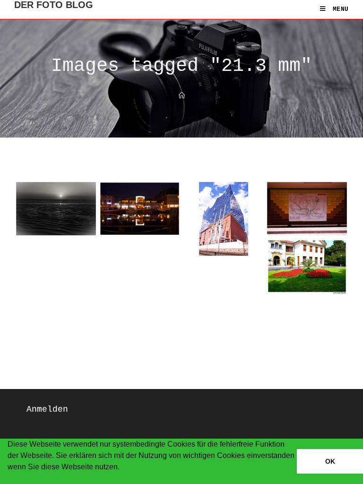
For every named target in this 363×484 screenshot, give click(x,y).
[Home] (182, 96)
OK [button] (330, 461)
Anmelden (47, 409)
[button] (9, 479)
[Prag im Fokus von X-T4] (307, 266)
